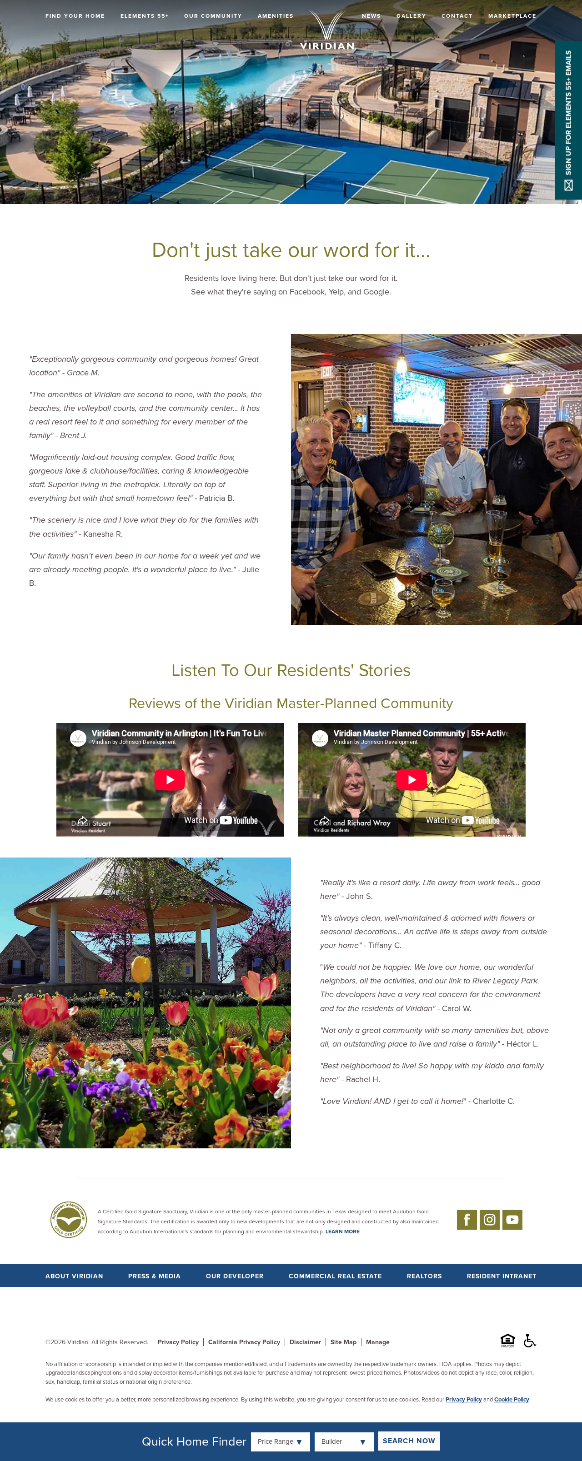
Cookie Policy (511, 1399)
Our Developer (235, 1276)
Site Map (343, 1342)
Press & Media (154, 1276)
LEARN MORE (343, 1231)
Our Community (213, 16)
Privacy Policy (178, 1342)
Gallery (411, 16)
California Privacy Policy (244, 1342)
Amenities (276, 16)
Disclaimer (305, 1342)
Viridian (77, 1342)
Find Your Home (75, 16)
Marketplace (512, 16)
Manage (378, 1342)
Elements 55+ (144, 16)
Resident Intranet (502, 1276)
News (371, 16)
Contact (457, 16)
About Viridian (74, 1276)
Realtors (424, 1276)
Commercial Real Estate (335, 1276)
